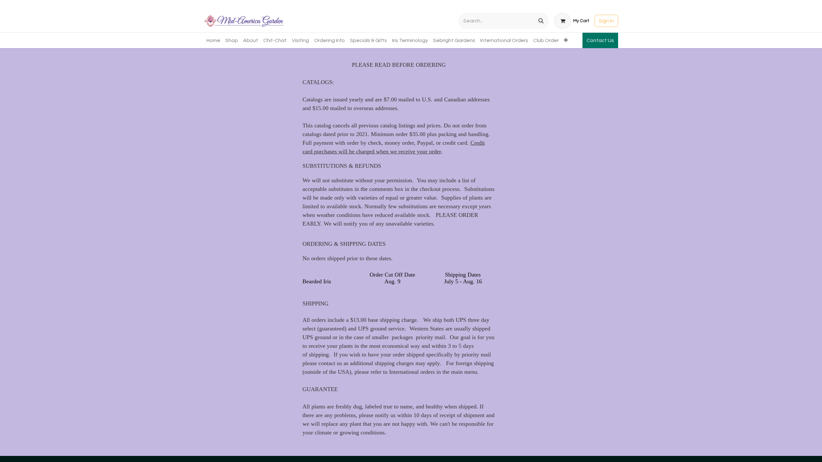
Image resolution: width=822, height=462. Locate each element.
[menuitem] (213, 40)
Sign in (606, 20)
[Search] (541, 21)
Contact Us (600, 40)
